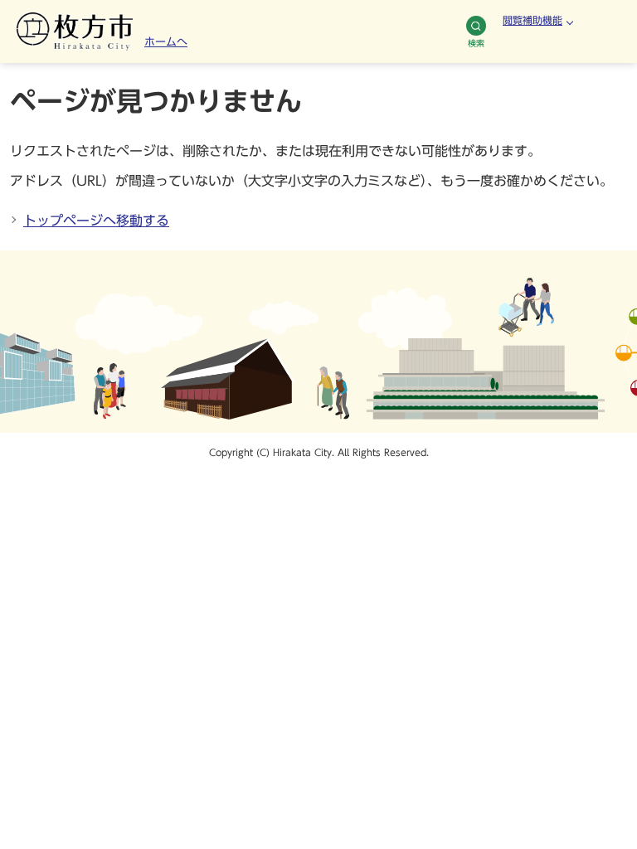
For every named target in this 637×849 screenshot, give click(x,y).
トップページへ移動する (96, 220)
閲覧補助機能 (532, 20)
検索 (476, 43)
